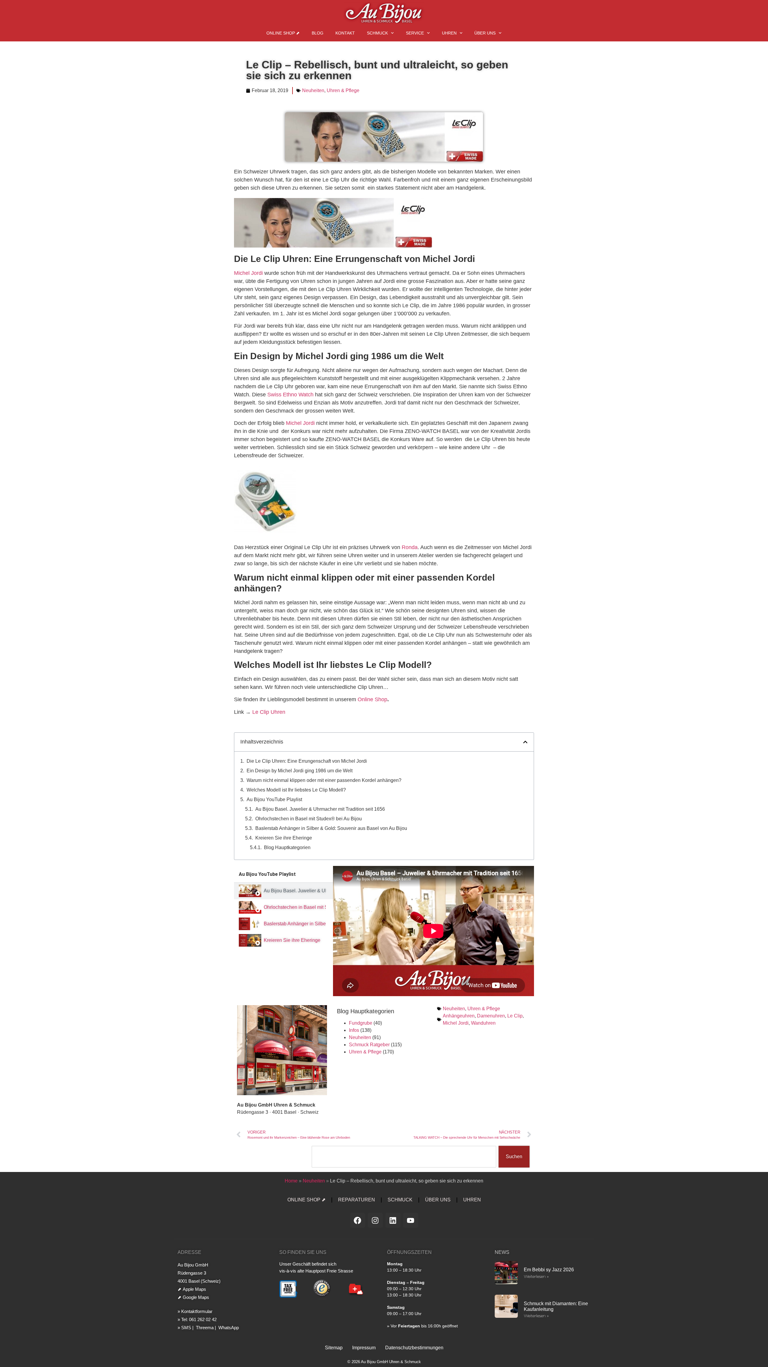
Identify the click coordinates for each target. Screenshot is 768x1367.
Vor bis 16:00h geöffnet (424, 1325)
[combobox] (404, 1156)
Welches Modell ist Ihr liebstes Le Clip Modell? (296, 789)
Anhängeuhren (459, 1015)
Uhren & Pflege (343, 90)
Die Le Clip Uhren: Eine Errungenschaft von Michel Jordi (307, 761)
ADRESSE (189, 1252)
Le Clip (515, 1015)
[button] (525, 742)
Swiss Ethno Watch (290, 395)
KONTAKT (345, 33)
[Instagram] (375, 1220)
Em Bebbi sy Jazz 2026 (549, 1269)
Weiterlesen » (536, 1276)
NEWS (502, 1252)
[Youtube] (410, 1220)
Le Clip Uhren (268, 712)
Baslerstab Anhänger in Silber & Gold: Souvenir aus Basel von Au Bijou (331, 828)
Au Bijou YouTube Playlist (274, 799)
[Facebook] (357, 1220)
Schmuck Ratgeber (369, 1044)
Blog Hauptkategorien (287, 847)
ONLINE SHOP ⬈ (283, 33)
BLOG (317, 33)
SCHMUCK (377, 33)
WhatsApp (228, 1327)
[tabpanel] (433, 931)
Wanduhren (483, 1023)
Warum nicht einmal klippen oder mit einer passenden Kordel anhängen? (324, 780)
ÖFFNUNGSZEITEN (409, 1252)
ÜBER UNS (485, 33)
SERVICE (415, 33)
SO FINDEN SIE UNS (302, 1252)
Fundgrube (360, 1023)
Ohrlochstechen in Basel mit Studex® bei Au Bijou (308, 818)
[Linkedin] (393, 1220)
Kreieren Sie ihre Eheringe (283, 837)
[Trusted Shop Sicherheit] (322, 1298)
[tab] (283, 891)
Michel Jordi (248, 273)
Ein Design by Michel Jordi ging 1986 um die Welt (299, 770)
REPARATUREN (356, 1199)
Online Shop (372, 699)
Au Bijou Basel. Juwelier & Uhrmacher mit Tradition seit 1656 (320, 809)
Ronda (410, 547)
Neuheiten (313, 90)
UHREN (449, 33)
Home (291, 1180)
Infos (354, 1030)
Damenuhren (491, 1015)
